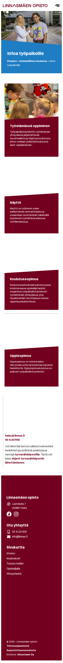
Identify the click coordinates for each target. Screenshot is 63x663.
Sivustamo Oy (25, 654)
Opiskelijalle (13, 568)
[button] (57, 5)
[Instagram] (16, 514)
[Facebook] (9, 514)
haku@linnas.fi (15, 435)
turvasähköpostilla (27, 454)
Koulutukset (13, 558)
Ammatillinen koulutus (33, 61)
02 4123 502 (12, 439)
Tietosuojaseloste (18, 645)
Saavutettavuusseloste (21, 650)
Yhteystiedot (14, 573)
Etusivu (12, 61)
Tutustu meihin (15, 563)
